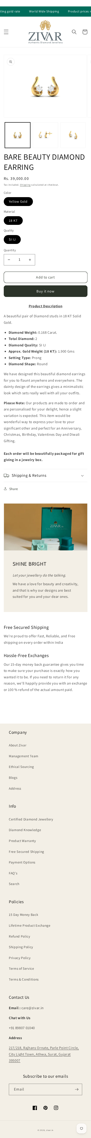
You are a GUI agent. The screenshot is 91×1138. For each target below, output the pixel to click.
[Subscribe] (76, 1089)
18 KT (13, 220)
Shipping (25, 184)
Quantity (10, 250)
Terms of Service (21, 968)
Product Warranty (22, 840)
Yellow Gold (18, 201)
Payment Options (22, 862)
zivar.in (49, 1130)
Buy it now (45, 291)
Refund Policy (19, 936)
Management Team (23, 756)
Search (14, 883)
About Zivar (17, 745)
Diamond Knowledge (25, 830)
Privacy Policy (19, 958)
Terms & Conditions (24, 979)
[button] (6, 32)
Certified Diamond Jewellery (31, 819)
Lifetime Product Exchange (30, 925)
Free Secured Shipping (26, 851)
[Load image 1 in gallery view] (17, 135)
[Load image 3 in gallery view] (73, 135)
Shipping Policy (21, 947)
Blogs (13, 777)
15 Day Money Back (23, 914)
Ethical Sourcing (21, 766)
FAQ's (13, 873)
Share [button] (13, 489)
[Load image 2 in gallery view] (45, 135)
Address (15, 788)
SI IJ (12, 239)
